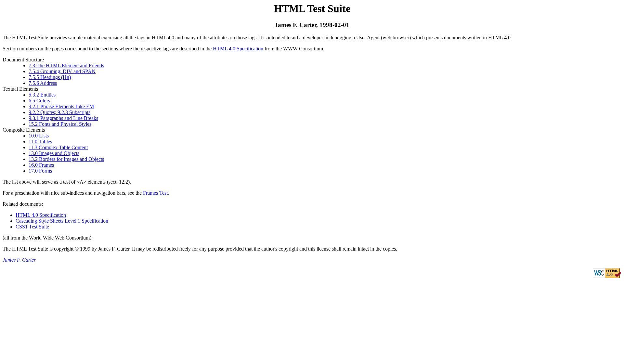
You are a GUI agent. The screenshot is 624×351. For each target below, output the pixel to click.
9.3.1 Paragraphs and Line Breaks (63, 118)
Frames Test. (156, 193)
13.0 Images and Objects (54, 153)
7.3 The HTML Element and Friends (66, 65)
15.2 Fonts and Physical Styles (60, 124)
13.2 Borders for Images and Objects (66, 159)
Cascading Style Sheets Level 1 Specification (62, 221)
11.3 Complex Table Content (58, 147)
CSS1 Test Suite (32, 226)
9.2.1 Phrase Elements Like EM (61, 106)
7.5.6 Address (43, 83)
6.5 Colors (39, 100)
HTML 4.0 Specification (238, 48)
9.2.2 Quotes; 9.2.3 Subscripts (59, 112)
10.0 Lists (39, 135)
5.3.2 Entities (42, 95)
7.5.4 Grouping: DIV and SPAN (62, 71)
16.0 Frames (41, 165)
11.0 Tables (40, 141)
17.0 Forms (40, 171)
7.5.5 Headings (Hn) (50, 77)
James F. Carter (19, 260)
